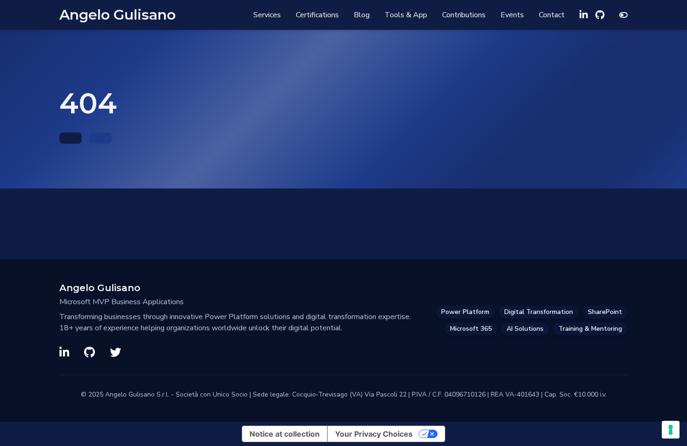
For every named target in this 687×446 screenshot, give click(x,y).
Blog (362, 15)
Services (267, 15)
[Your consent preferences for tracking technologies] (671, 430)
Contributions (464, 15)
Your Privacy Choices (374, 434)
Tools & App (406, 15)
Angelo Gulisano (117, 15)
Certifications (317, 15)
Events (512, 15)
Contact (552, 15)
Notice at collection (285, 434)
